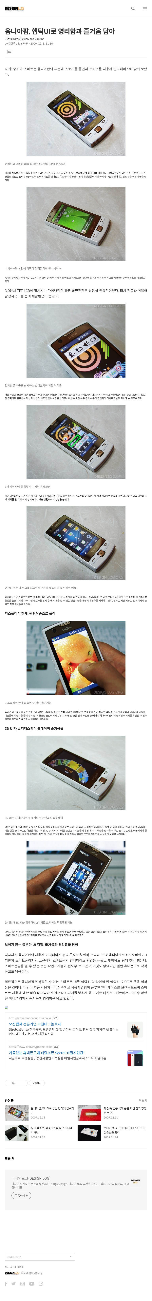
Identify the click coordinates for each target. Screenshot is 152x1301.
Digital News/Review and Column (24, 39)
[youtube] (31, 1284)
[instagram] (22, 1284)
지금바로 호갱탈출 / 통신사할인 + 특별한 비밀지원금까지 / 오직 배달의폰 (57, 1058)
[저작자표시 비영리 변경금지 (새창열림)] (50, 1083)
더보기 (143, 1100)
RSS (20, 1267)
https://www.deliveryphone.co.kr (30, 1046)
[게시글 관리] (23, 1083)
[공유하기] (18, 1083)
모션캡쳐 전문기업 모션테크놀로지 (35, 1024)
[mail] (41, 1284)
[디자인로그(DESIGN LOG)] (15, 8)
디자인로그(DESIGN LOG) (30, 1178)
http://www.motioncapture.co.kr (30, 1018)
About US (10, 1267)
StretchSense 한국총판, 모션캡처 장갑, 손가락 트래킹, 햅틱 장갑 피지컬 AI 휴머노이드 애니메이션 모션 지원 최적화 (64, 1031)
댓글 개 (9, 1158)
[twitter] (13, 1284)
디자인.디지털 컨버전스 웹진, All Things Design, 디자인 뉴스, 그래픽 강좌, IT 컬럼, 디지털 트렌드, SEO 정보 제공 (70, 1185)
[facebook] (6, 1284)
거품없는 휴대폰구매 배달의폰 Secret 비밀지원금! (47, 1052)
